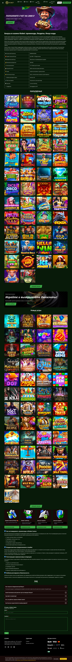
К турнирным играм (9, 527)
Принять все (63, 658)
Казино (20, 1)
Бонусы (26, 1)
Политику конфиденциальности (30, 660)
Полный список (36, 286)
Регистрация (66, 2)
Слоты (33, 1)
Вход (59, 2)
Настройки (56, 658)
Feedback (6, 616)
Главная (27, 641)
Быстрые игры (53, 2)
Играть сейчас (11, 304)
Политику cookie (20, 660)
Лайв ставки (38, 2)
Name (5, 610)
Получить (10, 22)
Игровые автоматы (30, 643)
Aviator (46, 1)
